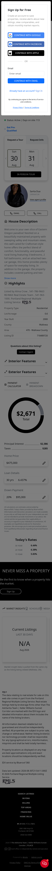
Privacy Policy (18, 107)
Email (10, 68)
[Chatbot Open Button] (44, 863)
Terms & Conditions (32, 107)
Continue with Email (26, 80)
